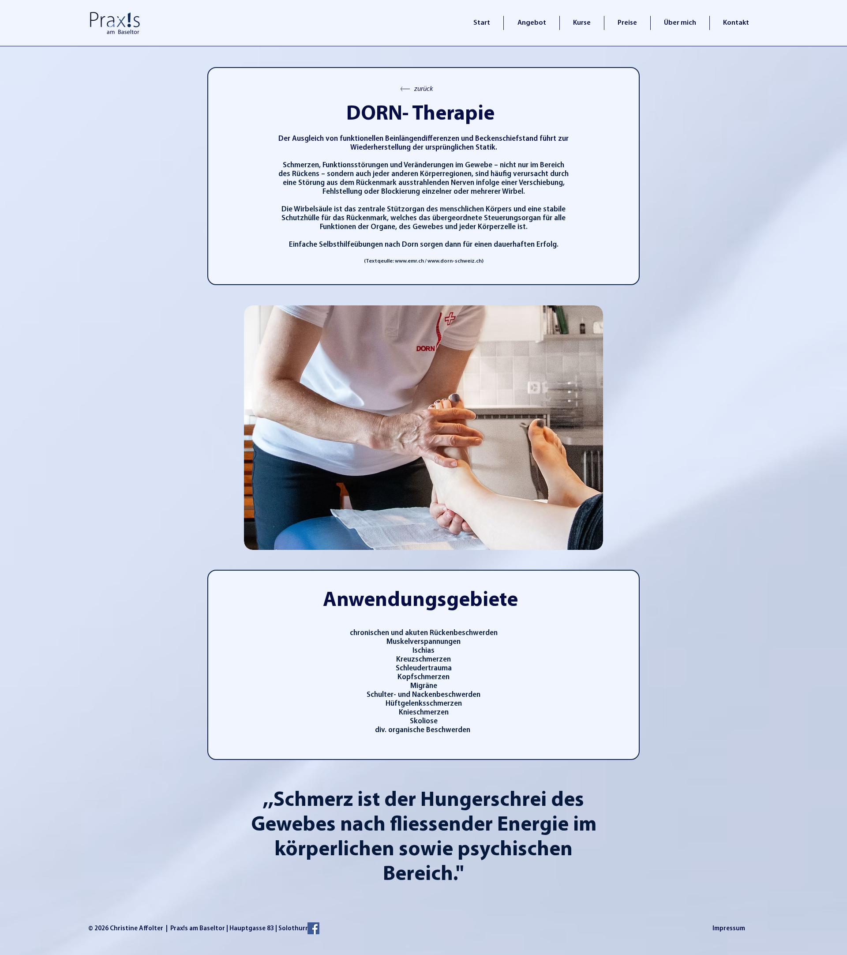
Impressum (728, 928)
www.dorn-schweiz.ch (454, 261)
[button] (423, 427)
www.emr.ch (409, 261)
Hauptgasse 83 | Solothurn (269, 928)
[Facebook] (313, 928)
